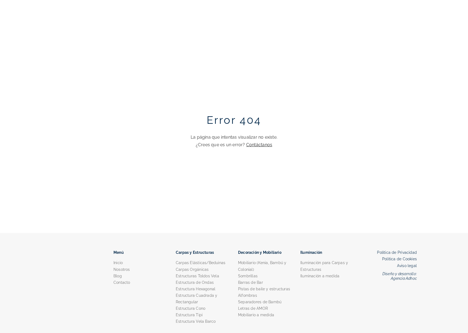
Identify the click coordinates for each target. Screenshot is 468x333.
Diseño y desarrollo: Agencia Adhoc (399, 276)
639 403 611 (306, 19)
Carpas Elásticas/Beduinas (200, 263)
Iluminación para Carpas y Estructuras (324, 266)
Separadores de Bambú (259, 302)
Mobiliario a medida (256, 315)
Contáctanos (259, 144)
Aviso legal (407, 266)
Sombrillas (248, 276)
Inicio (118, 263)
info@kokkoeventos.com (364, 19)
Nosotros (121, 269)
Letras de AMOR (253, 308)
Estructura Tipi (189, 315)
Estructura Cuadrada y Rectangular (196, 298)
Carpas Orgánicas (192, 269)
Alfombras (247, 295)
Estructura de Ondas (195, 282)
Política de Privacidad (397, 252)
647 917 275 (330, 19)
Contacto (121, 282)
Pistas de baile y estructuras (264, 289)
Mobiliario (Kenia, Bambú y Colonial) (262, 266)
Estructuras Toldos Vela (197, 276)
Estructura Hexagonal (195, 289)
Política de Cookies (399, 259)
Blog (117, 276)
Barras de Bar (250, 282)
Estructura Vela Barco (196, 321)
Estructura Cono (190, 308)
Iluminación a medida (319, 276)
